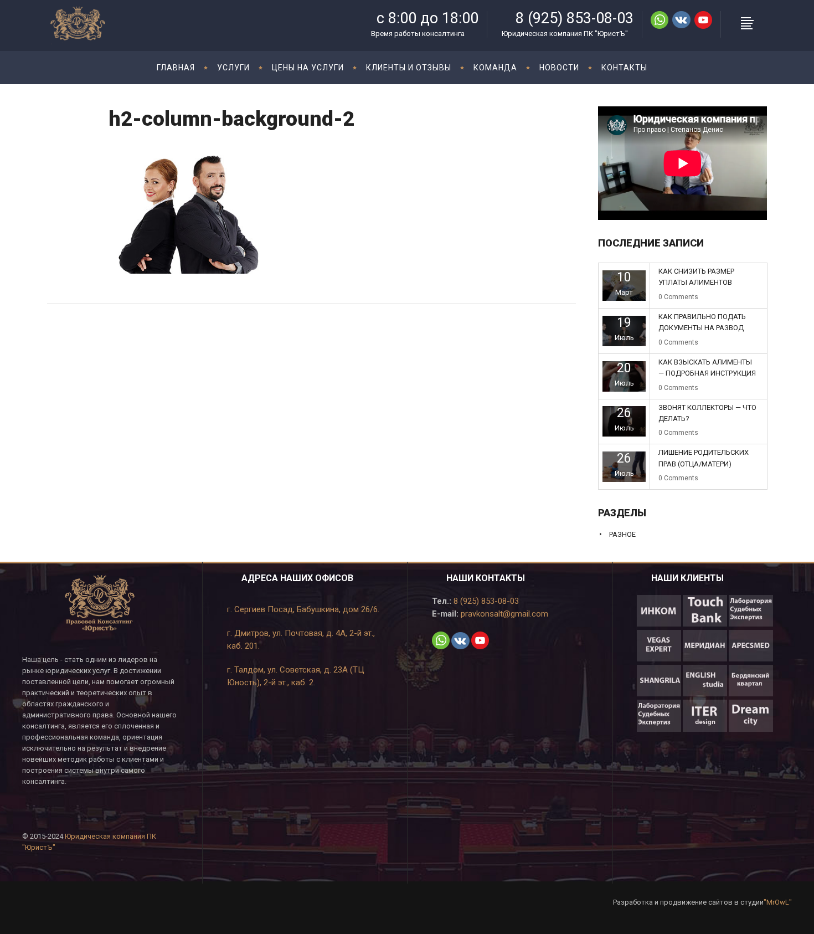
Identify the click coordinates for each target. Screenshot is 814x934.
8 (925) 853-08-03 (485, 601)
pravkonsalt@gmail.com (503, 614)
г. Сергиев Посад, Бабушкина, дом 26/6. (303, 609)
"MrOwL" (778, 902)
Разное (622, 534)
